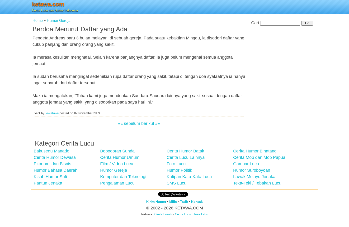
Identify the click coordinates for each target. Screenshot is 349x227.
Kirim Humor (156, 201)
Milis (173, 201)
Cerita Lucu (183, 214)
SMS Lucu (176, 183)
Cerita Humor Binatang (255, 151)
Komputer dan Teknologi (123, 176)
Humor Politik (179, 170)
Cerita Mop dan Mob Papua (259, 157)
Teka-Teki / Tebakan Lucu (257, 183)
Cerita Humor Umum (119, 157)
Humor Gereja (59, 20)
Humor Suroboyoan (251, 170)
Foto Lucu (176, 163)
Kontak (197, 201)
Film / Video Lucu (116, 163)
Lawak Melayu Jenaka (254, 176)
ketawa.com (48, 4)
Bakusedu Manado (51, 151)
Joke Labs (200, 214)
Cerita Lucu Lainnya (186, 157)
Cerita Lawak (163, 214)
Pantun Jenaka (48, 183)
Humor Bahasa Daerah (55, 170)
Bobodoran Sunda (117, 151)
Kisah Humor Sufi (50, 176)
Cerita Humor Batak (185, 151)
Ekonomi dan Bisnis (52, 163)
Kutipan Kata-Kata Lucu (189, 176)
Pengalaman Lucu (117, 183)
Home (38, 20)
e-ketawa (52, 113)
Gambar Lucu (246, 163)
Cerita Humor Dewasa (55, 157)
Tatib (184, 201)
